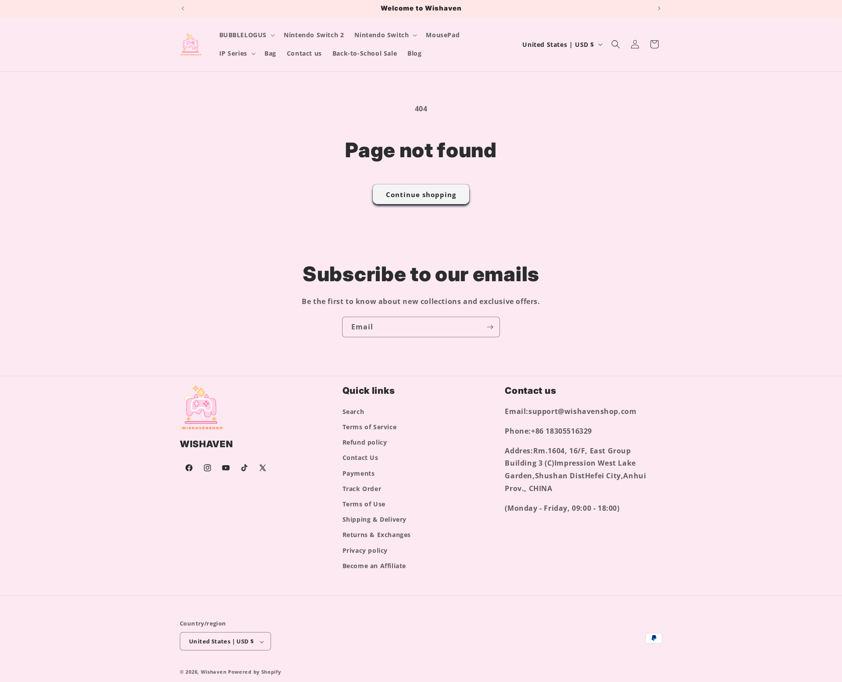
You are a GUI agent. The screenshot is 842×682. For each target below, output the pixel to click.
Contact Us (360, 458)
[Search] (615, 44)
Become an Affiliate (374, 566)
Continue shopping (421, 194)
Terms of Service (370, 427)
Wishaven (214, 672)
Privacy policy (365, 550)
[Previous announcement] (183, 8)
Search (353, 411)
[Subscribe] (489, 327)
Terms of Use (364, 504)
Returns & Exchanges (377, 535)
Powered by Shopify (254, 672)
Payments (359, 473)
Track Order (362, 488)
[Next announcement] (659, 8)
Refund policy (365, 442)
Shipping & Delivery (375, 519)
